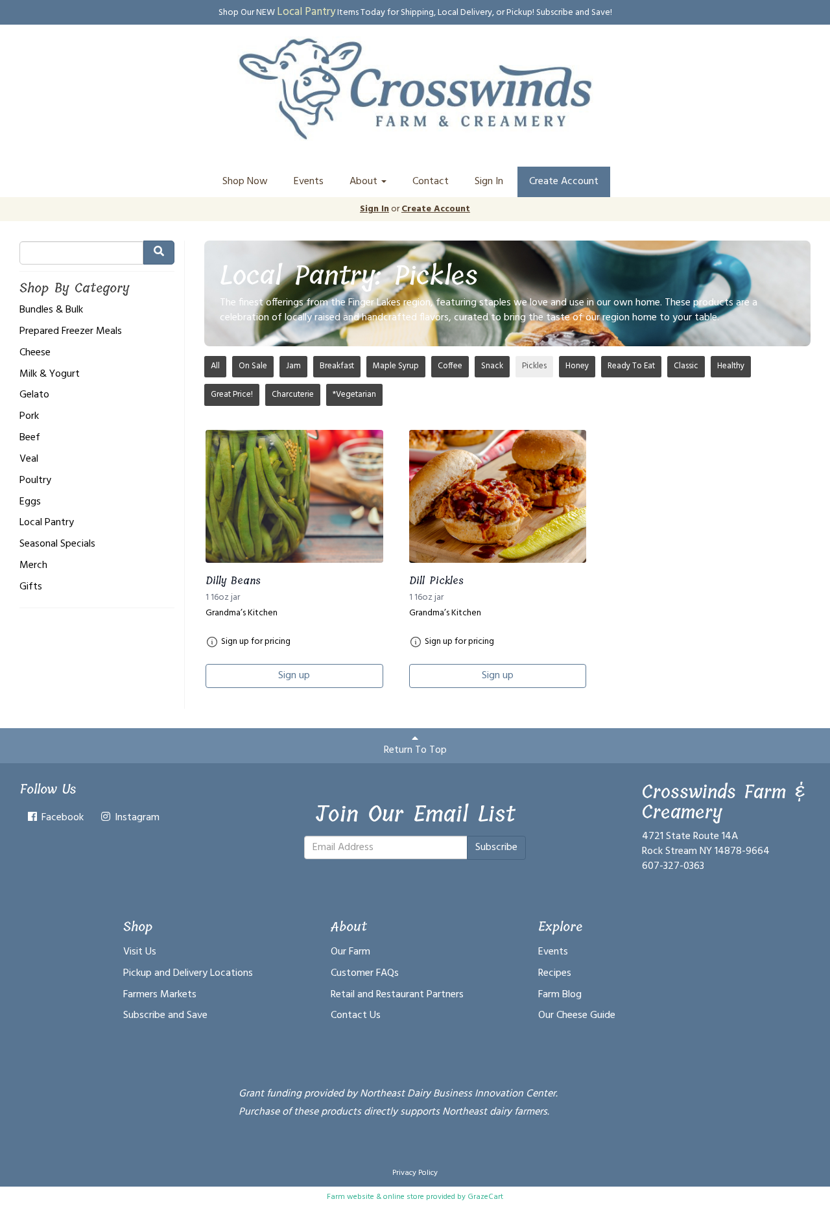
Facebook (61, 817)
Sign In (489, 181)
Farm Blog (560, 994)
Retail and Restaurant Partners (397, 994)
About (365, 181)
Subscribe (496, 847)
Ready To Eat (631, 366)
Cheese (35, 353)
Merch (33, 565)
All (215, 366)
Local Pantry (46, 522)
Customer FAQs (365, 973)
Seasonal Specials (57, 544)
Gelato (34, 395)
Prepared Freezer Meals (70, 331)
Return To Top (415, 750)
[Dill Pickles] (498, 496)
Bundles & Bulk (51, 310)
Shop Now (245, 181)
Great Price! (232, 394)
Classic (686, 366)
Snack (492, 366)
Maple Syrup (396, 366)
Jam (293, 366)
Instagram (136, 817)
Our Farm (350, 951)
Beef (29, 438)
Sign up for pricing (255, 641)
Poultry (35, 480)
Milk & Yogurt (49, 374)
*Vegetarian (354, 394)
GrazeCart (485, 1196)
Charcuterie (293, 394)
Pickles (534, 366)
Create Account (564, 181)
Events (309, 181)
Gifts (30, 587)
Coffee (450, 366)
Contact (430, 181)
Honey (577, 366)
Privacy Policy (415, 1173)
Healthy (730, 366)
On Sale (253, 366)
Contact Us (356, 1015)
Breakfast (337, 366)
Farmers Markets (159, 994)
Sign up (294, 675)
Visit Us (139, 951)
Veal (28, 459)
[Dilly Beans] (294, 496)
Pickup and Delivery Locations (188, 973)
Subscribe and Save (165, 1015)
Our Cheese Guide (576, 1015)
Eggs (30, 502)
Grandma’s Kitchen (242, 613)
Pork (29, 416)
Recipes (554, 973)
